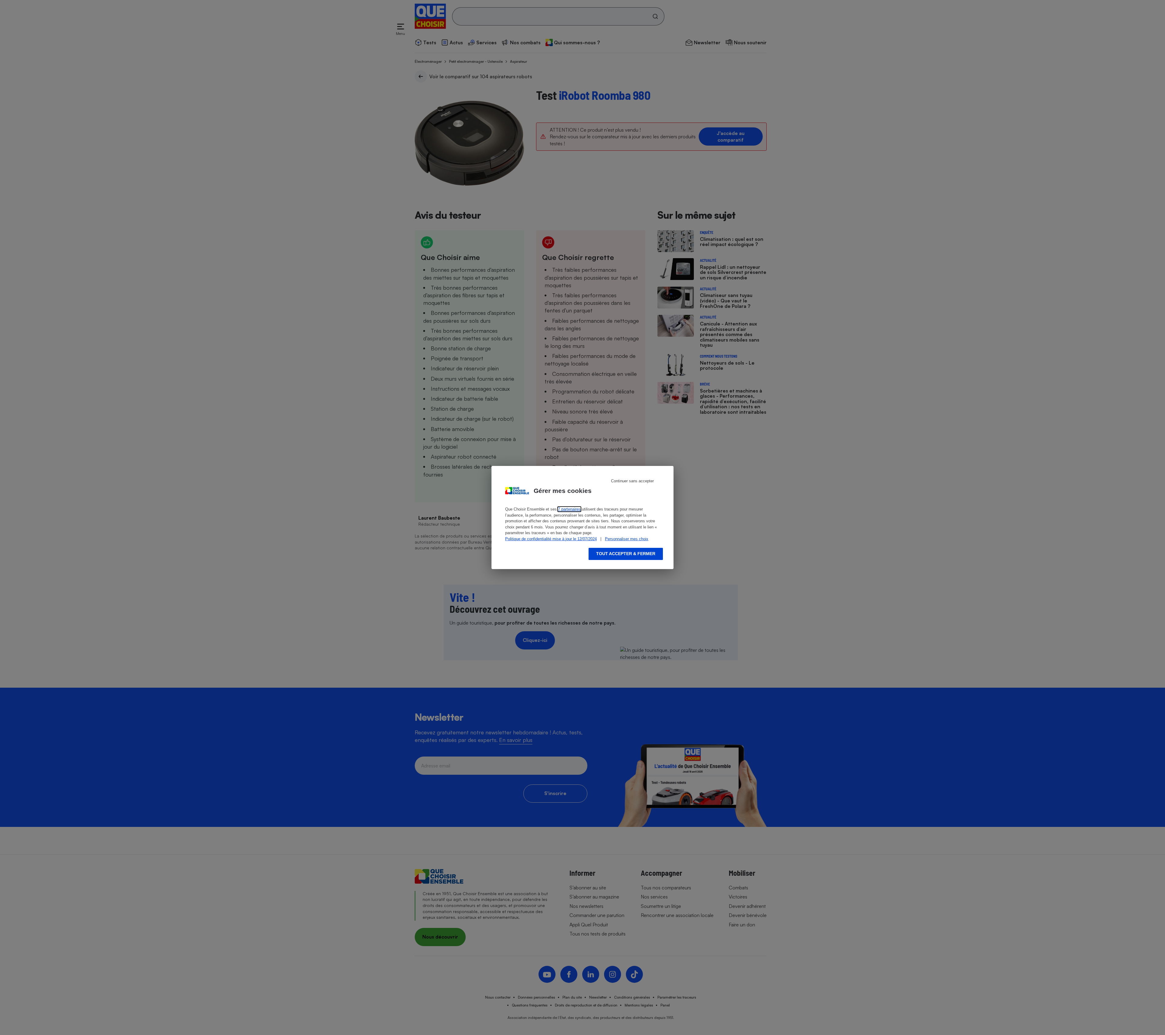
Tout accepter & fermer (625, 553)
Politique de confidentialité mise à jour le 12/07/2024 (551, 539)
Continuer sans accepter (632, 481)
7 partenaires (569, 509)
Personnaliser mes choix (626, 539)
